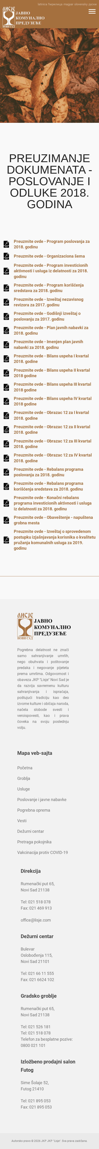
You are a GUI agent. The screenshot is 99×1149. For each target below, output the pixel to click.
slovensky (80, 4)
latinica (42, 4)
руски (93, 4)
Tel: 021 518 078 (36, 901)
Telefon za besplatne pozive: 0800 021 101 (47, 1042)
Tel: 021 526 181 (36, 1026)
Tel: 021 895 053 (36, 1100)
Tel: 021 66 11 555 (37, 973)
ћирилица (55, 4)
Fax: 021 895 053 (36, 1107)
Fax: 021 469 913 (36, 908)
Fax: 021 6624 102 (37, 979)
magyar (68, 4)
